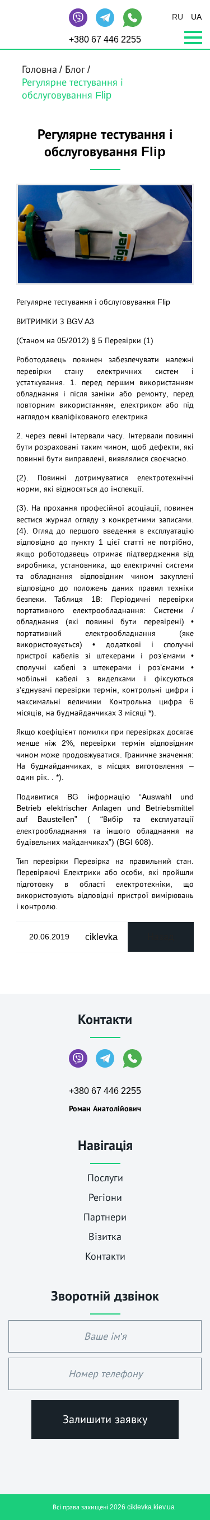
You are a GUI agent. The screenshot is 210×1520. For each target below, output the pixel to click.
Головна (39, 69)
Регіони (105, 1197)
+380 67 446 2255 (105, 39)
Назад (160, 936)
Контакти (105, 1019)
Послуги (105, 1178)
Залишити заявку (105, 1419)
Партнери (105, 1217)
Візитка (105, 1236)
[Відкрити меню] (193, 38)
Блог (75, 69)
